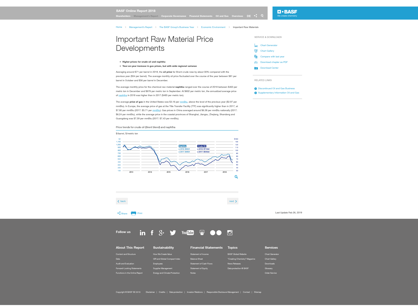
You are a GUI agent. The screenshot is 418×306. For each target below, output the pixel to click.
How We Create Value (162, 254)
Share (124, 213)
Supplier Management (162, 268)
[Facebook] (152, 233)
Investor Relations (195, 292)
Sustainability (163, 247)
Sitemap (257, 292)
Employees (158, 263)
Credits (162, 292)
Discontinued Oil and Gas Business (276, 88)
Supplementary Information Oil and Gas (278, 92)
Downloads (270, 263)
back (123, 201)
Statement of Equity (199, 268)
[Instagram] (230, 233)
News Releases (234, 263)
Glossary (269, 268)
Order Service (271, 273)
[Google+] (161, 233)
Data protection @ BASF (238, 268)
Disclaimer (150, 292)
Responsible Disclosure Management (223, 292)
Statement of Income (199, 254)
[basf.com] (287, 14)
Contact (246, 292)
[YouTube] (187, 233)
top (414, 295)
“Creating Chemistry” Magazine (241, 259)
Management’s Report (140, 27)
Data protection (176, 292)
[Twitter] (173, 233)
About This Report (130, 247)
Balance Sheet (196, 259)
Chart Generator (272, 254)
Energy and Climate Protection (166, 273)
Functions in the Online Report (129, 273)
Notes (193, 273)
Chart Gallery (270, 259)
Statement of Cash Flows (201, 263)
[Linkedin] (142, 233)
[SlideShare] (202, 233)
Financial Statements (206, 247)
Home (119, 26)
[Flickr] (216, 233)
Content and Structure (126, 254)
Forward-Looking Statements (128, 268)
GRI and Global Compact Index (166, 259)
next (231, 201)
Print (139, 213)
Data (118, 259)
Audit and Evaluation (125, 263)
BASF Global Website (237, 254)
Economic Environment (213, 27)
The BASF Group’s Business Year (176, 27)
